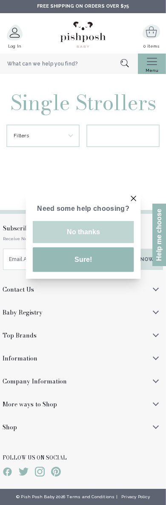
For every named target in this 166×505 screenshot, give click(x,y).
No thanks (83, 231)
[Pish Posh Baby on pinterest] (56, 473)
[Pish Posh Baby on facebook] (7, 473)
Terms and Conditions (90, 496)
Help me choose (159, 235)
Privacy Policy (135, 496)
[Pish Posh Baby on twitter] (24, 473)
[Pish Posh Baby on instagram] (40, 473)
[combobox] (69, 64)
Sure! (83, 259)
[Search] (129, 64)
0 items (151, 46)
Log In (15, 46)
